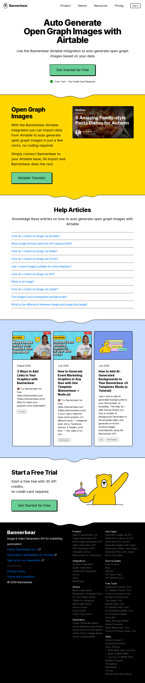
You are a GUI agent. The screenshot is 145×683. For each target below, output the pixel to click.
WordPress (78, 581)
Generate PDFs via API (117, 541)
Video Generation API (84, 545)
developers (64, 440)
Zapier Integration (82, 567)
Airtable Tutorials (31, 178)
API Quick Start (113, 574)
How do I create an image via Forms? (34, 259)
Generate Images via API (118, 534)
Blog (107, 567)
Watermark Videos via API (119, 538)
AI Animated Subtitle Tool (119, 610)
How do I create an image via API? (33, 274)
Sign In (135, 6)
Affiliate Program (114, 660)
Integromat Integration (84, 571)
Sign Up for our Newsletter (24, 560)
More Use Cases (114, 555)
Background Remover (117, 597)
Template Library (81, 551)
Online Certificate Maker (85, 623)
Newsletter (111, 667)
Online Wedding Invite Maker (87, 626)
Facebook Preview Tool (118, 586)
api (101, 439)
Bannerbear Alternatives (118, 674)
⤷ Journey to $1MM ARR (119, 657)
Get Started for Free (72, 70)
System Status (113, 640)
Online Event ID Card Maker (87, 629)
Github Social (79, 607)
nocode (21, 411)
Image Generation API (84, 538)
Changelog (111, 663)
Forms (75, 574)
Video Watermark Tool (117, 627)
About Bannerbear (115, 643)
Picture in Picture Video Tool (120, 631)
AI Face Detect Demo (84, 597)
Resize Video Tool (114, 603)
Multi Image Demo (82, 590)
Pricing (119, 5)
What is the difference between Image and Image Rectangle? (49, 304)
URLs (75, 577)
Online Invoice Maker (83, 636)
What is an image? (22, 281)
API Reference (113, 577)
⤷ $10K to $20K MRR (117, 653)
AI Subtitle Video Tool (117, 607)
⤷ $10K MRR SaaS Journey (120, 650)
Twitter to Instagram (83, 600)
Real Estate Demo (81, 603)
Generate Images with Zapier (120, 545)
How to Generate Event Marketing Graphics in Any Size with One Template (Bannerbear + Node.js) (70, 383)
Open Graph (79, 610)
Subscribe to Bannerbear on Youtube (30, 555)
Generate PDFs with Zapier (119, 551)
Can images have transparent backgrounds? (39, 297)
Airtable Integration (82, 564)
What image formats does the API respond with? (41, 243)
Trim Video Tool (113, 600)
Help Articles (112, 564)
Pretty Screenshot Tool (117, 593)
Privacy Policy (16, 571)
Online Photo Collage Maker (87, 633)
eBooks (109, 571)
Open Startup (112, 646)
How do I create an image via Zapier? (34, 289)
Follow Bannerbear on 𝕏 (22, 549)
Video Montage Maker (117, 620)
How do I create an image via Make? (34, 251)
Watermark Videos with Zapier (121, 548)
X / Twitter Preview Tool (118, 590)
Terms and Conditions (21, 576)
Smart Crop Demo (82, 614)
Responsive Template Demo (87, 593)
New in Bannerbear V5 (84, 534)
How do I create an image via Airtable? (35, 236)
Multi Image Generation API (87, 541)
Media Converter (114, 624)
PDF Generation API (83, 548)
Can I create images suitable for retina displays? (41, 266)
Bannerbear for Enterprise (86, 555)
